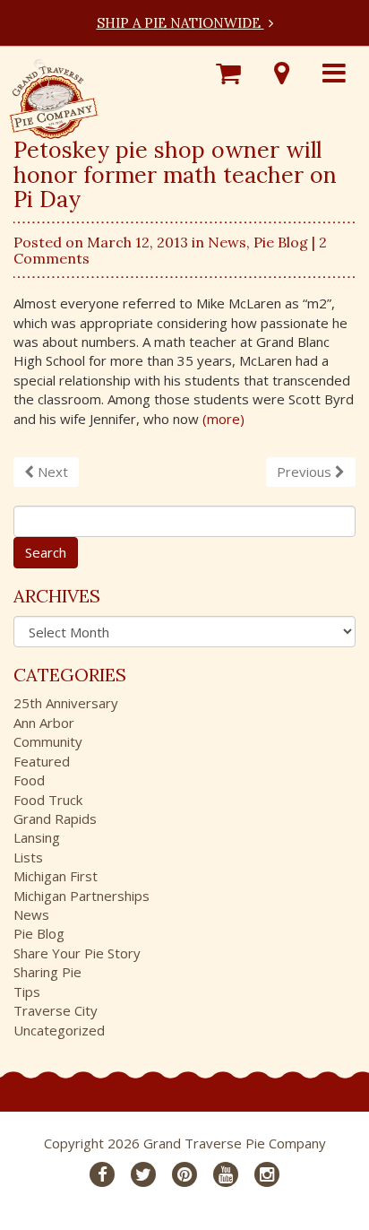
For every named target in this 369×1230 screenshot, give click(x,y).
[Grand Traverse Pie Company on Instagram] (266, 1174)
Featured (41, 761)
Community (47, 741)
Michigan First (55, 876)
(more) (223, 419)
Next (51, 472)
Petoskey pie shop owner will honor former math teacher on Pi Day (175, 174)
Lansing (36, 837)
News (227, 242)
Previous (306, 472)
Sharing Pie (47, 972)
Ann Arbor (43, 723)
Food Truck (47, 800)
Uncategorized (59, 1030)
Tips (26, 991)
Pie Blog (280, 242)
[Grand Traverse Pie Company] (53, 94)
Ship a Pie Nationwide (180, 22)
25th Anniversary (65, 703)
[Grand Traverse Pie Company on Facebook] (102, 1174)
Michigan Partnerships (81, 896)
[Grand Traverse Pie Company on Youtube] (225, 1174)
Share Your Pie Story (77, 953)
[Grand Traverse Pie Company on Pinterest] (184, 1174)
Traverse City (55, 1010)
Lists (28, 857)
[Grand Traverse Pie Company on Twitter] (143, 1174)
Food (29, 780)
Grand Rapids (55, 818)
